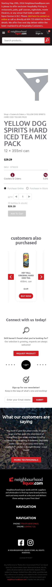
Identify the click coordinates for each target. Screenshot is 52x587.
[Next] (41, 277)
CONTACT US (29, 526)
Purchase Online (15, 188)
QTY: (10, 197)
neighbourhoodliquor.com (16, 579)
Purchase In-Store (39, 188)
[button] (3, 32)
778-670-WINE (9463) (30, 523)
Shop (6, 114)
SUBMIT (39, 400)
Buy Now (26, 295)
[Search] (47, 40)
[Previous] (11, 277)
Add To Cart (17, 213)
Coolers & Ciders (17, 114)
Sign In (39, 33)
